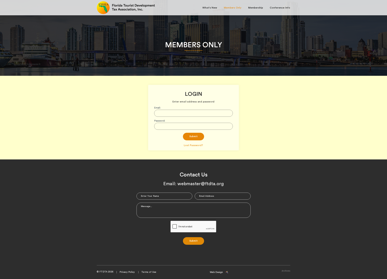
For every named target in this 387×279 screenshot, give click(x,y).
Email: (157, 108)
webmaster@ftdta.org (200, 184)
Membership (255, 8)
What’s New (209, 8)
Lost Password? (193, 145)
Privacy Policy (127, 272)
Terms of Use (148, 272)
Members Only (232, 8)
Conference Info (280, 8)
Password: (159, 121)
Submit (193, 136)
